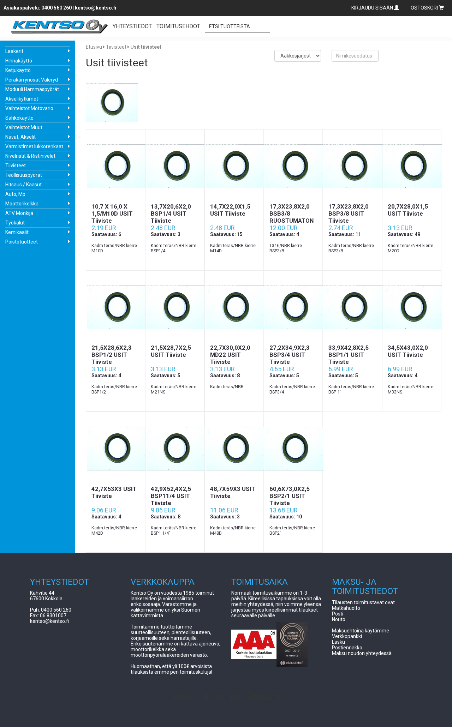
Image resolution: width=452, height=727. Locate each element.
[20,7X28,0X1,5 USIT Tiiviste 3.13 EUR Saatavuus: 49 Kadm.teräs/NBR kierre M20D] (411, 166)
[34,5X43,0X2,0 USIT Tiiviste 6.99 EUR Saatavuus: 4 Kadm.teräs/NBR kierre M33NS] (411, 307)
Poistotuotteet (21, 242)
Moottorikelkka (21, 203)
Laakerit (14, 51)
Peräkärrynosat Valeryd (31, 80)
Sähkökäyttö (19, 118)
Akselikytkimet (21, 99)
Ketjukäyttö (18, 70)
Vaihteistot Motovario (29, 108)
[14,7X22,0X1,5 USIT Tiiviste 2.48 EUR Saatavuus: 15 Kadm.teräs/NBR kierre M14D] (234, 166)
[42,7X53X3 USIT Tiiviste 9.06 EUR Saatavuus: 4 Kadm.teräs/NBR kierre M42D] (115, 448)
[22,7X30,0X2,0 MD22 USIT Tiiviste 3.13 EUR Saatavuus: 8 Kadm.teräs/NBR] (234, 307)
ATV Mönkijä (19, 213)
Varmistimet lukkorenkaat (34, 146)
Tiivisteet (15, 165)
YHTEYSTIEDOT (132, 26)
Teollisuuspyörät (23, 175)
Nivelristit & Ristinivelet (30, 156)
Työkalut (15, 223)
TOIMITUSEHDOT (178, 26)
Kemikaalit (17, 232)
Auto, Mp (15, 194)
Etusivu (94, 47)
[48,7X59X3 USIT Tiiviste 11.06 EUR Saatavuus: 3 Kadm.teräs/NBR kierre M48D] (234, 448)
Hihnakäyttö (18, 61)
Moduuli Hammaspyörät (32, 89)
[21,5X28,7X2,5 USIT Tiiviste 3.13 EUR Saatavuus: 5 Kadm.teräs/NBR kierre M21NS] (174, 307)
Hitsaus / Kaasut (23, 184)
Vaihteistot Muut (23, 127)
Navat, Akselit (20, 137)
